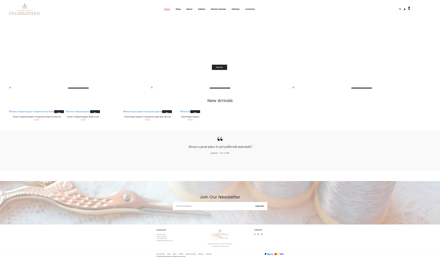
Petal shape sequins (190, 116)
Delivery (236, 9)
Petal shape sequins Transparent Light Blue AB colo (147, 116)
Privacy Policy (160, 254)
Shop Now (219, 67)
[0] (409, 9)
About (189, 9)
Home (167, 9)
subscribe (259, 206)
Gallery (201, 9)
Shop (178, 9)
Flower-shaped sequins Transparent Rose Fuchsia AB (37, 116)
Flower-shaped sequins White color (83, 116)
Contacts (250, 9)
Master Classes (218, 9)
